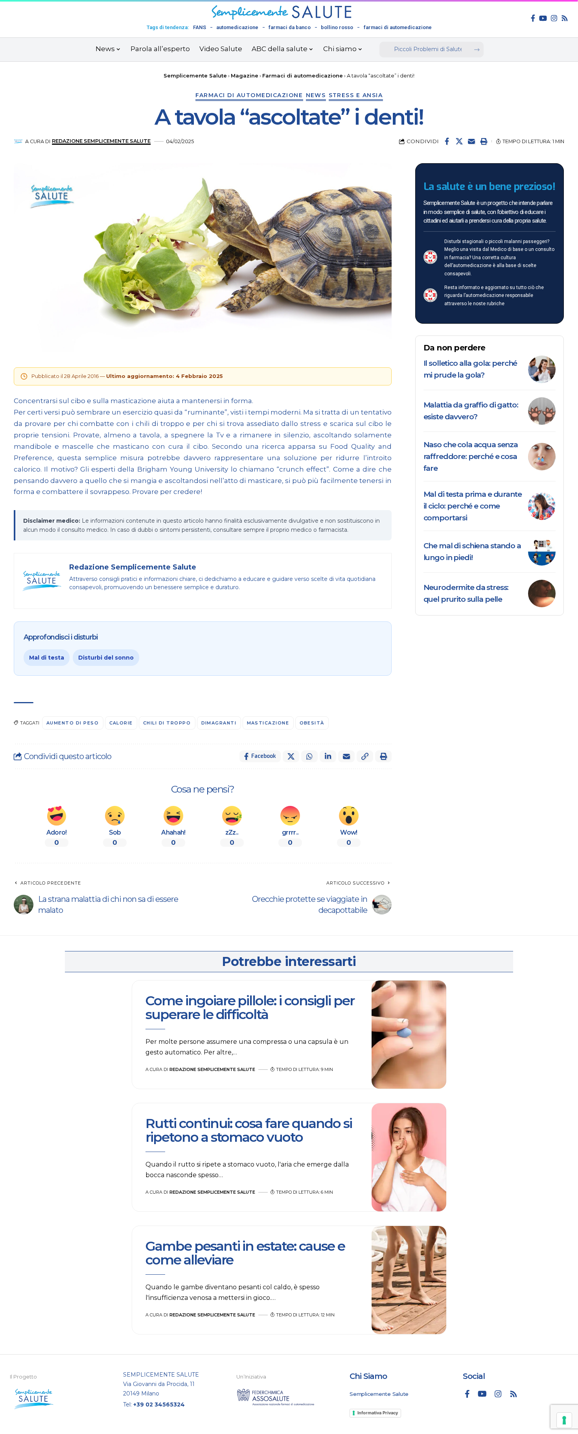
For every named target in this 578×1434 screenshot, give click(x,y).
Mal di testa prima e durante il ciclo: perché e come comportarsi (472, 506)
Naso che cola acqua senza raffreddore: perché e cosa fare (470, 456)
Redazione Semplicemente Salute (101, 141)
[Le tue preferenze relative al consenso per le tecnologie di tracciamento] (564, 1420)
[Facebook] (533, 18)
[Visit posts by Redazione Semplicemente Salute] (18, 141)
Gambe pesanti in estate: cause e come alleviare (245, 1253)
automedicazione (237, 27)
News (316, 95)
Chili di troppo (167, 723)
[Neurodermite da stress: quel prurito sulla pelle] (542, 593)
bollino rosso (337, 27)
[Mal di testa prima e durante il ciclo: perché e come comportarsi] (542, 506)
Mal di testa (46, 657)
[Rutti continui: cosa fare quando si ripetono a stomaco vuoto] (409, 1157)
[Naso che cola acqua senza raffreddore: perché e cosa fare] (542, 456)
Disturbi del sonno (106, 657)
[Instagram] (554, 18)
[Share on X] (459, 141)
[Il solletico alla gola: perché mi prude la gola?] (542, 369)
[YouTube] (543, 18)
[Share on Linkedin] (328, 756)
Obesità (312, 723)
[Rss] (564, 18)
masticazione (268, 723)
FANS (199, 27)
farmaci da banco (290, 27)
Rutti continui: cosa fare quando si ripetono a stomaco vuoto (248, 1130)
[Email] (471, 141)
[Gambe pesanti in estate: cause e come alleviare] (409, 1280)
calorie (121, 723)
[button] (483, 141)
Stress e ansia (356, 95)
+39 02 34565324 (159, 1404)
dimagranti (219, 723)
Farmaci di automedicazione (249, 95)
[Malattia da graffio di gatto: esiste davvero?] (542, 411)
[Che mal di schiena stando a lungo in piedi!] (542, 552)
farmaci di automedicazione (398, 27)
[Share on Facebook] (447, 141)
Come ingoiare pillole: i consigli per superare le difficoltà (249, 1007)
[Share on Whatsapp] (309, 756)
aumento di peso (72, 723)
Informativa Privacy (377, 1413)
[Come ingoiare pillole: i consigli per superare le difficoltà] (409, 1035)
